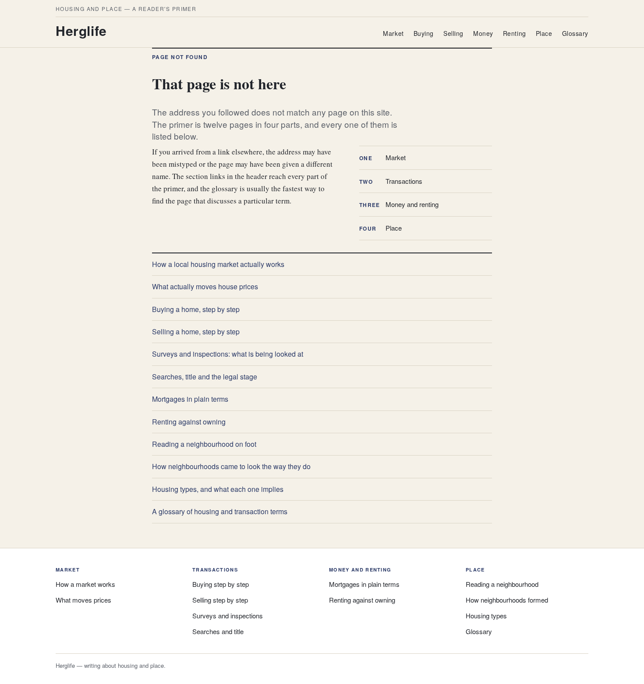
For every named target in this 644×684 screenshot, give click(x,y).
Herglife (81, 30)
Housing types (486, 615)
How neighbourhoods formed (507, 599)
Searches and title (218, 631)
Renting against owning (189, 422)
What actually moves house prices (205, 286)
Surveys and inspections (227, 615)
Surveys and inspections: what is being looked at (227, 354)
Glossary (575, 33)
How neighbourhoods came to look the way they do (231, 466)
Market (393, 33)
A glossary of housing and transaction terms (219, 511)
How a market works (85, 584)
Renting (514, 33)
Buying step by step (220, 584)
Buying (424, 33)
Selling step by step (220, 599)
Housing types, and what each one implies (217, 489)
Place (544, 33)
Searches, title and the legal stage (204, 377)
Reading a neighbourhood (502, 584)
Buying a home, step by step (196, 309)
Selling (453, 33)
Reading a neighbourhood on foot (204, 444)
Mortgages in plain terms (190, 399)
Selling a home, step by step (196, 331)
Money (483, 33)
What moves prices (83, 599)
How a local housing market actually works (218, 264)
